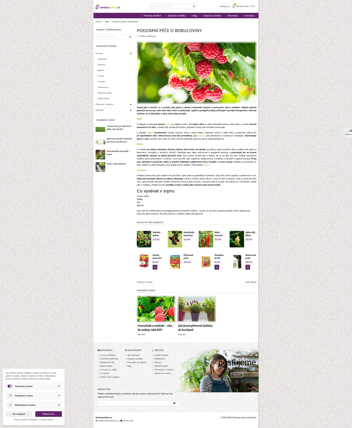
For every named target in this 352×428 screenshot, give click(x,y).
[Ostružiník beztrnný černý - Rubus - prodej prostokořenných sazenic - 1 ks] (175, 239)
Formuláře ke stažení (136, 362)
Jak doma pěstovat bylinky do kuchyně (195, 327)
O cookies (104, 373)
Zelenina (101, 65)
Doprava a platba (212, 15)
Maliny (140, 144)
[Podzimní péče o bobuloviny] (196, 72)
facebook (237, 375)
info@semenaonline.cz (108, 420)
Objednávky (159, 358)
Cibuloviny (102, 59)
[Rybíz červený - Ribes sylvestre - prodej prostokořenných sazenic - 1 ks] (206, 239)
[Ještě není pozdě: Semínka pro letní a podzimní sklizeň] (100, 142)
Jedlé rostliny (103, 98)
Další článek (250, 282)
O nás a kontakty (108, 355)
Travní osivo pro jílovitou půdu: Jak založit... (119, 128)
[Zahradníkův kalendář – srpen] (100, 154)
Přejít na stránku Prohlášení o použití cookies (33, 419)
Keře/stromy (103, 87)
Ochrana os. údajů (108, 369)
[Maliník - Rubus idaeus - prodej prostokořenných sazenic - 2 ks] (144, 239)
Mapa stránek (106, 366)
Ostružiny (141, 170)
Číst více (141, 334)
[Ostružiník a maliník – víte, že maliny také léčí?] (156, 309)
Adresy (157, 362)
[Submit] (194, 6)
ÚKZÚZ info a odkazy (109, 377)
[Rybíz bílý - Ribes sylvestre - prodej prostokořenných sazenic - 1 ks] (237, 239)
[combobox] (171, 6)
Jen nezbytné (18, 414)
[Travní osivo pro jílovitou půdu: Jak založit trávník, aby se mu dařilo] (100, 129)
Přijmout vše (48, 414)
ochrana (201, 135)
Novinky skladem (152, 15)
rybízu (150, 132)
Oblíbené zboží (161, 366)
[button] (126, 120)
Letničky (101, 81)
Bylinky (101, 70)
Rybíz (139, 119)
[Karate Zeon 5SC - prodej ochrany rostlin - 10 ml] (144, 260)
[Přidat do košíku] (155, 267)
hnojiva (206, 165)
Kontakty (249, 15)
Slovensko (233, 15)
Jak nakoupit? (133, 355)
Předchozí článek (144, 282)
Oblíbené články (105, 120)
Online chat (128, 420)
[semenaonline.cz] (112, 6)
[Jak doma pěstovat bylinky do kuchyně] (196, 309)
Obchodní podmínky (109, 358)
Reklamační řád (107, 362)
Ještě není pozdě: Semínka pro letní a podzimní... (119, 140)
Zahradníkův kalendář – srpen (118, 153)
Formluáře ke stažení (164, 369)
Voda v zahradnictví (116, 164)
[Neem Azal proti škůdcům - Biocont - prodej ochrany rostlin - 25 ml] (237, 261)
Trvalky (101, 76)
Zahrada (99, 53)
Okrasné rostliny (105, 93)
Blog (195, 15)
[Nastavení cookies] (153, 373)
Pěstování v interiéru (104, 104)
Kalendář (99, 110)
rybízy (168, 124)
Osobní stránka (161, 355)
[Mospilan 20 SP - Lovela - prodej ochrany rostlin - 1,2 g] (206, 261)
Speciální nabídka (177, 15)
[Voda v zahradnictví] (100, 167)
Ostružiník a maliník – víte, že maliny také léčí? (155, 327)
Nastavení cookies (162, 373)
